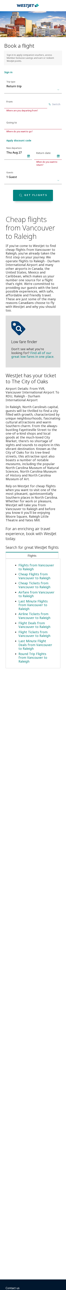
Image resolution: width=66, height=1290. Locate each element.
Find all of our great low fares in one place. (32, 355)
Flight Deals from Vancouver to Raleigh (34, 625)
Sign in (8, 72)
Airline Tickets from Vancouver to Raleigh (34, 616)
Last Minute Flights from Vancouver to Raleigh (33, 605)
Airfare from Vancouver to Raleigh (36, 594)
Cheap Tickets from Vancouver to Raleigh (34, 585)
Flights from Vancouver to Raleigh (36, 567)
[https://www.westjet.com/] (27, 7)
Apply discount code (18, 140)
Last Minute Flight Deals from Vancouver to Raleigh (35, 645)
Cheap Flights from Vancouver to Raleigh (34, 576)
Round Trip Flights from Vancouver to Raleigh (32, 657)
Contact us (13, 1288)
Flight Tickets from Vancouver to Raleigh (34, 634)
